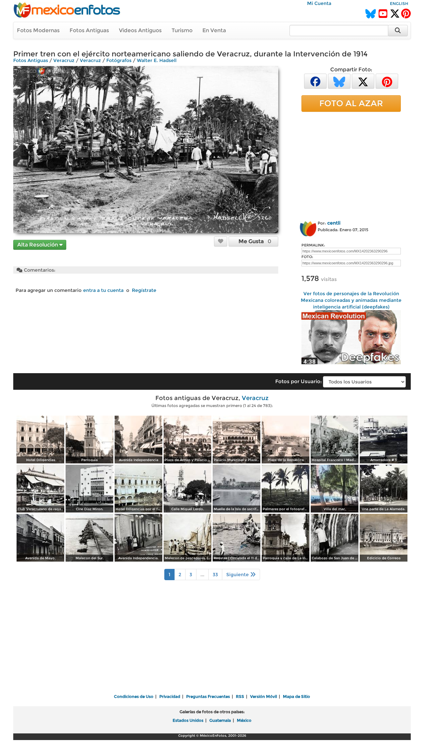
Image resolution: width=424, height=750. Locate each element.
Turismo (182, 30)
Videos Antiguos (140, 30)
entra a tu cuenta (103, 290)
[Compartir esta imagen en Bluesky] (339, 81)
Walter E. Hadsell (157, 60)
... (202, 575)
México (244, 720)
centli (334, 223)
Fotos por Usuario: (298, 381)
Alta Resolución (38, 244)
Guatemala (220, 720)
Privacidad (169, 696)
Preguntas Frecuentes (208, 696)
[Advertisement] (351, 164)
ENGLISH (399, 3)
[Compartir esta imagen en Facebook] (315, 81)
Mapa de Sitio (296, 696)
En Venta (214, 30)
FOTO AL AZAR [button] (351, 103)
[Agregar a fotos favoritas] (220, 241)
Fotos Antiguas (89, 30)
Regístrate (144, 290)
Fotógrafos (119, 60)
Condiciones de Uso (133, 696)
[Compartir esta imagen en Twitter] (363, 81)
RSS (240, 696)
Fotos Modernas (38, 30)
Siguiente (238, 575)
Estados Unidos (188, 720)
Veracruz (64, 60)
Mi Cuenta (319, 3)
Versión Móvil (263, 696)
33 (215, 575)
